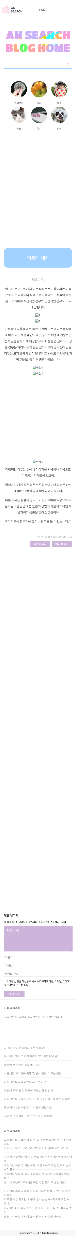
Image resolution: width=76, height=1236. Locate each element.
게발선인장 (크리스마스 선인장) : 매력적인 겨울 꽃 (33, 1016)
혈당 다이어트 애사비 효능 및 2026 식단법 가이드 (32, 1216)
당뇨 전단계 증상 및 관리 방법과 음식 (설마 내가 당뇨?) (36, 1148)
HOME (43, 10)
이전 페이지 (39, 544)
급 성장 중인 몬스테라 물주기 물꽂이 (25, 1047)
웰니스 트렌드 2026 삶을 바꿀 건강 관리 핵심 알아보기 (35, 1182)
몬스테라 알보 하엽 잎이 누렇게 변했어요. (28, 1107)
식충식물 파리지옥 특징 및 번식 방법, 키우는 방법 (33, 1073)
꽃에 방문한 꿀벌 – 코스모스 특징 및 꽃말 (28, 1116)
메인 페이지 (61, 544)
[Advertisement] (38, 199)
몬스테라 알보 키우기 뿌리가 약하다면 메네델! (31, 1056)
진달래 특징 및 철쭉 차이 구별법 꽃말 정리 (28, 1090)
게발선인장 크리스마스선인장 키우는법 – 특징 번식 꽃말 (37, 1098)
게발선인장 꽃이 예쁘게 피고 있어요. (25, 1081)
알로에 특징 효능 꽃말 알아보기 (22, 1064)
